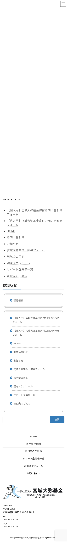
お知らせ (13, 243)
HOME (11, 231)
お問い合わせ (15, 237)
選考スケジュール (18, 263)
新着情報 (18, 300)
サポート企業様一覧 (20, 269)
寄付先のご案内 (17, 276)
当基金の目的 (15, 256)
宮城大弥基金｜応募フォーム (26, 250)
